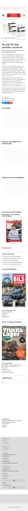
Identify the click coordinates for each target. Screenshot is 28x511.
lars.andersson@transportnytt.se (10, 463)
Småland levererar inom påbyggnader (13, 177)
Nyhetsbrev (5, 473)
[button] (3, 15)
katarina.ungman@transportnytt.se (11, 471)
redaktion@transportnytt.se (9, 454)
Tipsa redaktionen (7, 485)
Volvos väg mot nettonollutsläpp (11, 212)
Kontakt (4, 482)
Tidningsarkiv (6, 248)
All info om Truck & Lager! (8, 372)
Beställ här (4, 426)
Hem (3, 19)
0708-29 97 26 (6, 461)
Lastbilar (5, 41)
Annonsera (5, 478)
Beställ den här (5, 316)
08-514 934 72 (6, 469)
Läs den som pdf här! (7, 371)
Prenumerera (6, 475)
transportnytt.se (6, 456)
